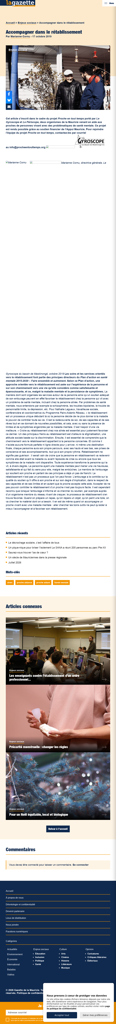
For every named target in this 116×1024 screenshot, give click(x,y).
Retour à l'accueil (58, 828)
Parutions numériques (17, 931)
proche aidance (24, 582)
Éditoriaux (92, 960)
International (13, 964)
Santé (38, 964)
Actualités (12, 949)
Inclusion (39, 957)
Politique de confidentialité (32, 993)
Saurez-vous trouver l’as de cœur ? (28, 552)
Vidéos (10, 974)
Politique (39, 960)
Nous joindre (12, 925)
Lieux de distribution (16, 918)
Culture (63, 949)
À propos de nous (14, 898)
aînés (9, 582)
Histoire (65, 960)
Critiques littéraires (96, 957)
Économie (12, 959)
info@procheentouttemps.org (27, 147)
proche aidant (43, 582)
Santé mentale (61, 582)
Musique (65, 968)
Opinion (90, 949)
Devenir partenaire (15, 911)
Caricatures (93, 953)
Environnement (14, 954)
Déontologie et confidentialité (20, 904)
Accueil (10, 22)
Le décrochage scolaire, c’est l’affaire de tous (33, 542)
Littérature (66, 964)
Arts (63, 953)
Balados (11, 969)
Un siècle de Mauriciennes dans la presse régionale (37, 557)
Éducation (40, 953)
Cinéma (65, 957)
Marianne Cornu (20, 36)
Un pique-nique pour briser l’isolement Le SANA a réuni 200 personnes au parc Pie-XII (57, 547)
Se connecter (81, 864)
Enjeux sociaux (27, 22)
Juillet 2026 (14, 562)
